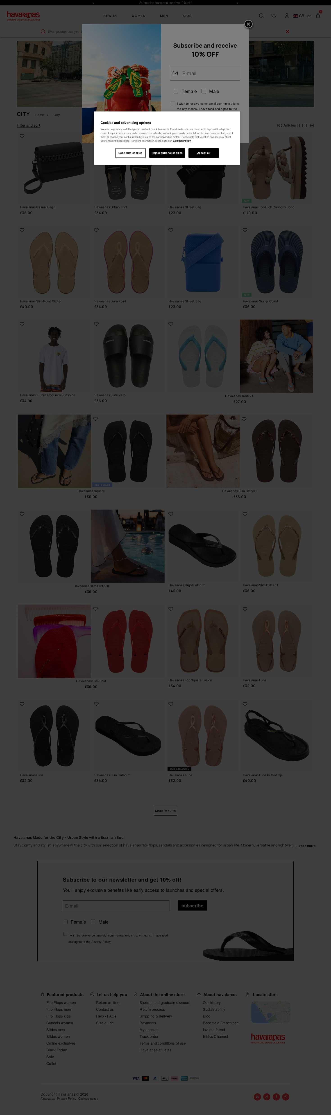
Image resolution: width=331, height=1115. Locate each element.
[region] (167, 138)
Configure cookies (130, 153)
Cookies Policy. (182, 140)
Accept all (203, 153)
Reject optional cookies (167, 153)
